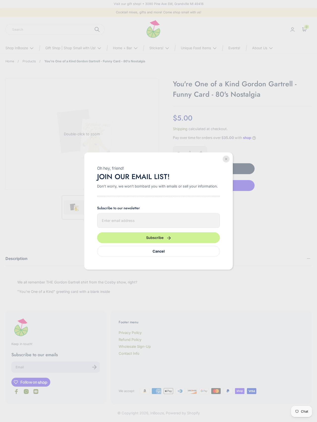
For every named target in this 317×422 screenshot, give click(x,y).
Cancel (159, 251)
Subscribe (155, 237)
